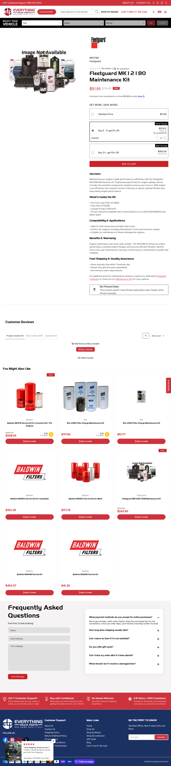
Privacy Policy (51, 739)
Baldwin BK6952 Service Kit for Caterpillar (29, 498)
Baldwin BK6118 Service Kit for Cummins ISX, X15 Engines (29, 424)
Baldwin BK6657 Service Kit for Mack (85, 498)
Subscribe (161, 737)
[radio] (129, 114)
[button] (159, 12)
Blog (89, 742)
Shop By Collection (96, 736)
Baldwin (29, 420)
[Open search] (146, 336)
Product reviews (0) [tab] (15, 336)
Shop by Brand (109, 12)
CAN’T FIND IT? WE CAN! (134, 12)
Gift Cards (91, 739)
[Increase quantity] (164, 137)
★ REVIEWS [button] (168, 385)
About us (128, 2)
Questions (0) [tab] (51, 336)
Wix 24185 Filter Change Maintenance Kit (85, 423)
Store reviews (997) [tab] (34, 336)
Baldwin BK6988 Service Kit (29, 574)
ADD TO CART (129, 164)
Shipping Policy (52, 732)
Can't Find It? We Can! (97, 746)
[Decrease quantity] (157, 137)
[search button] (96, 12)
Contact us (143, 2)
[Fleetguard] (99, 42)
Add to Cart (30, 441)
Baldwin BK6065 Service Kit (85, 574)
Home (89, 725)
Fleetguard (141, 495)
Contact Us (50, 729)
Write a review (85, 349)
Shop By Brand (94, 732)
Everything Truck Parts (159, 762)
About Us (49, 725)
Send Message (17, 677)
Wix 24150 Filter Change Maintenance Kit (141, 423)
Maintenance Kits (124, 279)
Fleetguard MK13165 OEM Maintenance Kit (141, 498)
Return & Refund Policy (56, 736)
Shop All (90, 729)
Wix (85, 420)
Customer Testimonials (56, 746)
